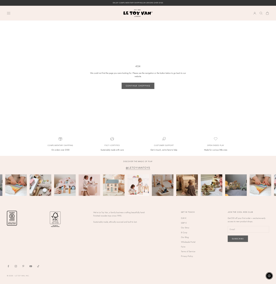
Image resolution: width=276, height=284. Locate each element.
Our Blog (185, 237)
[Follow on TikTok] (38, 266)
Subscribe (238, 238)
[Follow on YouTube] (30, 266)
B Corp (184, 232)
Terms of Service (188, 251)
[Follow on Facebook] (8, 266)
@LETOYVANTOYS (138, 168)
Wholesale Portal (188, 242)
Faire (183, 246)
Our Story (185, 227)
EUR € (183, 218)
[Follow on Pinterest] (23, 266)
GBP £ (184, 222)
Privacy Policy (187, 256)
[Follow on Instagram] (15, 266)
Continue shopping (138, 85)
